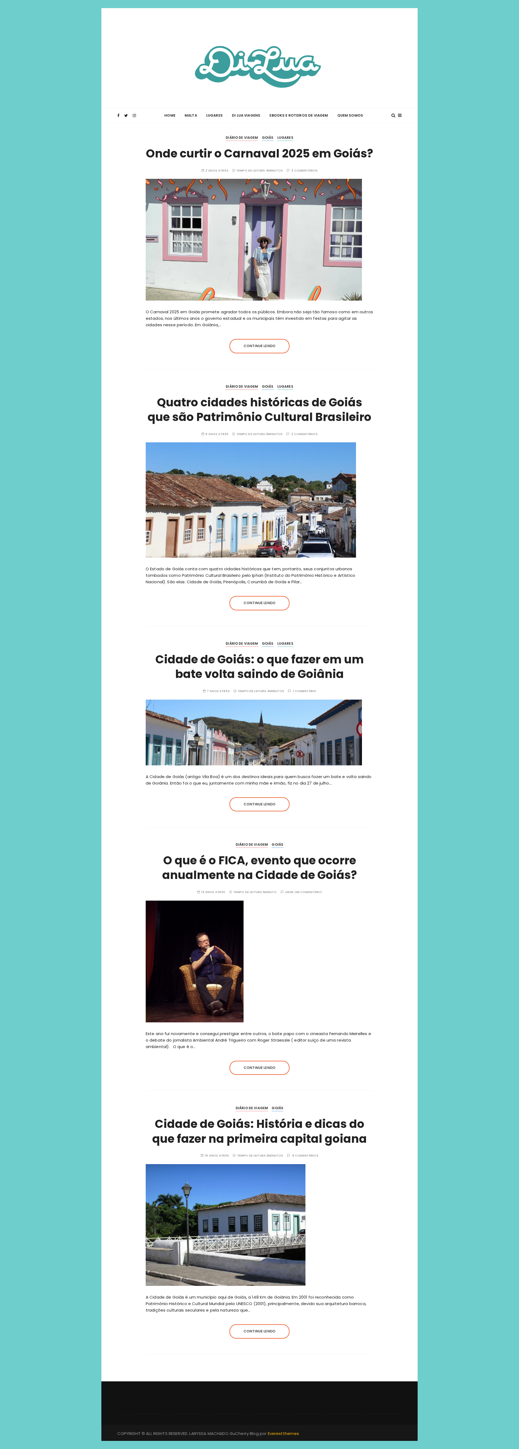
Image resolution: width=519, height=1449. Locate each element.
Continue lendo (259, 345)
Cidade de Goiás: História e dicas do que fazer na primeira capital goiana (259, 1131)
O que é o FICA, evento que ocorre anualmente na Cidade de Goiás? (259, 867)
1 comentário (304, 691)
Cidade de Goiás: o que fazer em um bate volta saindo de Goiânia (259, 666)
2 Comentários (304, 434)
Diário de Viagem (242, 137)
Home (169, 115)
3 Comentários (304, 170)
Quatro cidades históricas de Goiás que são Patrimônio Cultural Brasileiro (259, 409)
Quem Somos (350, 115)
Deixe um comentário (303, 892)
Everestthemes (283, 1433)
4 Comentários (305, 1155)
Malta (191, 115)
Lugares (214, 115)
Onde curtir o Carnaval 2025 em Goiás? (259, 154)
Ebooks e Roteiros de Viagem (299, 115)
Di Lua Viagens (246, 115)
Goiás (268, 137)
